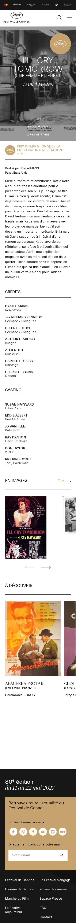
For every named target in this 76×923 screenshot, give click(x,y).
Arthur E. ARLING (20, 339)
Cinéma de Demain (19, 889)
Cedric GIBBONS (19, 372)
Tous (61, 480)
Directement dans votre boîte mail (34, 844)
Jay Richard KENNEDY (23, 317)
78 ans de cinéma (53, 889)
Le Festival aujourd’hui (13, 910)
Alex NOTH (14, 350)
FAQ (43, 908)
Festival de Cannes (19, 880)
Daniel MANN (16, 306)
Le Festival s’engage (55, 880)
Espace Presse (51, 898)
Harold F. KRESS (19, 361)
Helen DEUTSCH (18, 328)
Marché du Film (17, 898)
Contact (46, 917)
